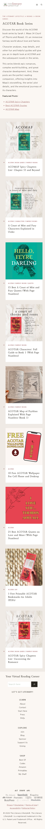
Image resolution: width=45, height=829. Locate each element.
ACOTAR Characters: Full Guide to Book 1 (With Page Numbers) (23, 352)
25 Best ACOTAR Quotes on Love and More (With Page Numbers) (24, 535)
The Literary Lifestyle (13, 16)
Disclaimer (19, 805)
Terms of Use (31, 805)
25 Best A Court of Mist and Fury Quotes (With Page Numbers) (23, 290)
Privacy (10, 805)
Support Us (23, 742)
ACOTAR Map (12, 109)
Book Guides (20, 162)
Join (22, 732)
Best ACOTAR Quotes (16, 105)
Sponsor (22, 739)
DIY (16, 589)
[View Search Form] (41, 5)
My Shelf (22, 774)
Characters (19, 221)
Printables (22, 770)
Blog (22, 735)
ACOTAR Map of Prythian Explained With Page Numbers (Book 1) (23, 414)
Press (22, 714)
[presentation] (24, 140)
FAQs (22, 718)
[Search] (34, 684)
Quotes (31, 283)
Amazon (22, 767)
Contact (22, 707)
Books (30, 16)
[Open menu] (36, 4)
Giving (22, 746)
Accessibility (15, 808)
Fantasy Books (32, 162)
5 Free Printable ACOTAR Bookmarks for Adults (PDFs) (22, 597)
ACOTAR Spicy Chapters (18, 102)
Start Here (22, 711)
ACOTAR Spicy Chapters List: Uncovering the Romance (22, 658)
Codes (22, 763)
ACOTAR (11, 162)
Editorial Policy (28, 808)
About (22, 704)
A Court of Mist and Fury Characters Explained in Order (22, 228)
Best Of (22, 760)
